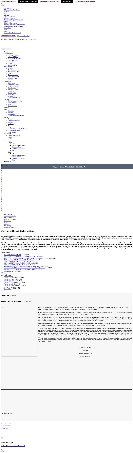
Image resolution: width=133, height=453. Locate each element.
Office (10, 63)
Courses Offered (16, 147)
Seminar (10, 122)
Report (6, 21)
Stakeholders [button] (8, 66)
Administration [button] (8, 53)
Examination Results (10, 227)
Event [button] (6, 117)
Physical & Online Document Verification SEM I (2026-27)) (21, 269)
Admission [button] (7, 99)
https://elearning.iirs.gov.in (20, 45)
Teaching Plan (12, 93)
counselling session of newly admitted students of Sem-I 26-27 (22, 263)
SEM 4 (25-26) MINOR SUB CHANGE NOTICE (19, 256)
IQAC (2, 5)
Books (10, 139)
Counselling (11, 114)
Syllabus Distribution (14, 97)
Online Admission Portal (15, 101)
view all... (3, 272)
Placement (11, 111)
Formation (7, 11)
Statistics (10, 80)
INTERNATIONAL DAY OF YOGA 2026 (17, 271)
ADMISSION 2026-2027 (69, 167)
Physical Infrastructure (14, 58)
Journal (10, 137)
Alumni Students (13, 75)
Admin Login (5, 428)
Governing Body (13, 60)
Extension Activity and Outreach (13, 26)
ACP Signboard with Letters (12, 289)
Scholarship (7, 225)
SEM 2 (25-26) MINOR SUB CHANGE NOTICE (19, 258)
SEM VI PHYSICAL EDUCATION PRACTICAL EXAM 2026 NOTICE (26, 254)
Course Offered (12, 106)
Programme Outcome (14, 84)
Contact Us (7, 161)
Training (10, 112)
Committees (11, 62)
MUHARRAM (8, 268)
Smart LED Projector (10, 284)
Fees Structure (12, 102)
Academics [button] (7, 81)
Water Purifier (8, 287)
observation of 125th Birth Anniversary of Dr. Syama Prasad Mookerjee (24, 264)
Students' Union (12, 78)
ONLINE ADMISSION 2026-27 (85, 1)
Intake (9, 104)
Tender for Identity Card (11, 279)
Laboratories (11, 96)
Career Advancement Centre (16, 115)
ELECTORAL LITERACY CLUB (18, 129)
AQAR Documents (9, 16)
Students (10, 68)
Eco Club (26, 36)
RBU (9, 152)
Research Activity (13, 89)
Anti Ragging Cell (8, 1)
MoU (5, 29)
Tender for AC (8, 280)
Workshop (11, 124)
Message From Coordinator (12, 10)
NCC (9, 125)
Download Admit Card (7, 39)
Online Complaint (8, 36)
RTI (5, 222)
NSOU (10, 142)
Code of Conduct (9, 217)
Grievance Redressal (14, 130)
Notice (13, 150)
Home (6, 52)
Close (2, 451)
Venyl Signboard (9, 277)
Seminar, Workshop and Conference (14, 24)
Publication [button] (7, 133)
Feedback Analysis (9, 18)
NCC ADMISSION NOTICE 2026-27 (15, 261)
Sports (10, 119)
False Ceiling (8, 285)
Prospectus (11, 91)
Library (6, 107)
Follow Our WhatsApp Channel (13, 446)
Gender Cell (7, 221)
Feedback (7, 224)
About (13, 143)
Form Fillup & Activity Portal (28, 1)
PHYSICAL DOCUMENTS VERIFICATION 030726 (20, 266)
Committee (7, 28)
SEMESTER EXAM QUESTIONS (25, 39)
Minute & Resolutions (10, 23)
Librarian (10, 73)
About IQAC (8, 8)
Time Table (11, 94)
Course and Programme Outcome (13, 20)
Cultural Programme (14, 120)
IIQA (5, 31)
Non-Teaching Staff (13, 71)
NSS (9, 127)
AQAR (6, 15)
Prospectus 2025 (67, 1)
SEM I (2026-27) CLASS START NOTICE (17, 259)
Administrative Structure (19, 145)
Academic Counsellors (18, 148)
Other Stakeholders (13, 76)
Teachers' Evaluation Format (12, 33)
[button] (9, 140)
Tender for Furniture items (11, 282)
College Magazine (13, 135)
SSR (5, 13)
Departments (11, 83)
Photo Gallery (12, 132)
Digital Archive (12, 65)
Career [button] (6, 109)
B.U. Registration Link (49, 1)
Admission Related (52, 167)
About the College (13, 55)
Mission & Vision (13, 57)
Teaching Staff (12, 70)
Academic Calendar (13, 86)
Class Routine (12, 88)
